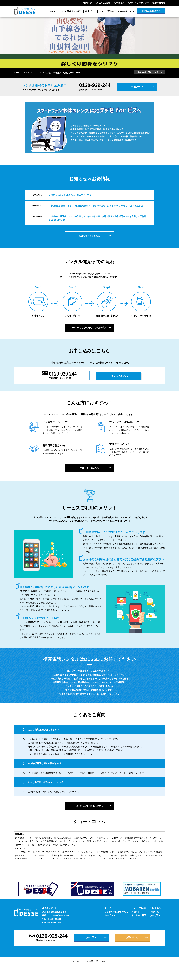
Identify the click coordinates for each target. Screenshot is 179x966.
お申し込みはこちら (151, 11)
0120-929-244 (94, 85)
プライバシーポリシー (139, 3)
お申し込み (155, 915)
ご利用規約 (119, 3)
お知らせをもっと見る (89, 235)
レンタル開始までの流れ (70, 11)
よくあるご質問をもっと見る (89, 806)
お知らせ (88, 3)
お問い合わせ (159, 3)
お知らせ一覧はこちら (148, 72)
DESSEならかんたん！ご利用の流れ (89, 327)
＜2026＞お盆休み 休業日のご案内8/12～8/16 (59, 72)
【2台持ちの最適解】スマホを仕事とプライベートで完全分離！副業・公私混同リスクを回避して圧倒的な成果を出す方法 (97, 218)
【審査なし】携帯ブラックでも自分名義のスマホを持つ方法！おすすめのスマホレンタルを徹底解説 (96, 205)
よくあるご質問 (103, 3)
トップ (52, 11)
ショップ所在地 (106, 11)
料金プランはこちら (89, 467)
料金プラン (90, 11)
